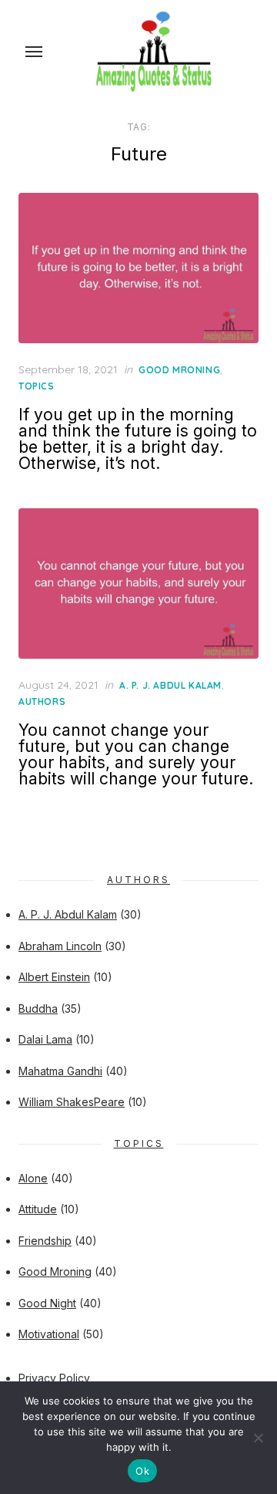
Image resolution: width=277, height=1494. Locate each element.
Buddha (38, 1008)
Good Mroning (179, 370)
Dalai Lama (45, 1039)
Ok (142, 1471)
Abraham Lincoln (60, 946)
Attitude (37, 1209)
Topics (36, 386)
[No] (257, 1437)
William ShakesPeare (71, 1101)
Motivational (48, 1334)
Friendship (45, 1240)
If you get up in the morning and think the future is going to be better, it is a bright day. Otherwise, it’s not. (137, 439)
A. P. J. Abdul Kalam (170, 685)
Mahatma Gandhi (60, 1071)
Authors (41, 701)
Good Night (47, 1303)
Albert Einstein (54, 976)
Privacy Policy (54, 1377)
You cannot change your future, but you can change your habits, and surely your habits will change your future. (135, 754)
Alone (33, 1178)
